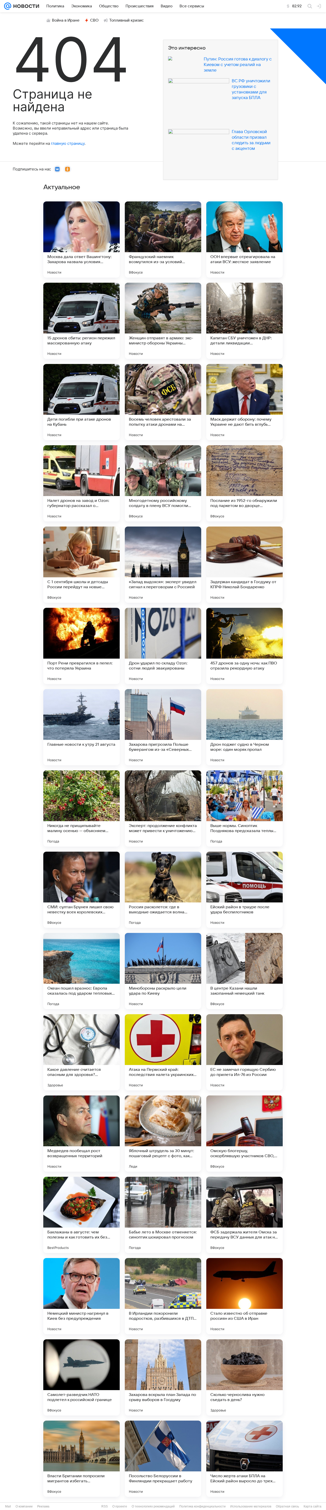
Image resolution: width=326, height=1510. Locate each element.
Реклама (43, 1506)
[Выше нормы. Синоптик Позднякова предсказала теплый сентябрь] (244, 808)
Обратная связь (287, 1506)
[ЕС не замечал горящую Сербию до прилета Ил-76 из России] (244, 1052)
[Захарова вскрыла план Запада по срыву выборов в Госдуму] (163, 1377)
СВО (94, 20)
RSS (104, 1506)
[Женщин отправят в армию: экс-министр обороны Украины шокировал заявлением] (163, 321)
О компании (24, 1506)
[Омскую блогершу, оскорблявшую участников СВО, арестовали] (244, 1133)
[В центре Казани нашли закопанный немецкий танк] (244, 971)
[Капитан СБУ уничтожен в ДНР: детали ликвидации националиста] (244, 321)
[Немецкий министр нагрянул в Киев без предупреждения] (81, 1296)
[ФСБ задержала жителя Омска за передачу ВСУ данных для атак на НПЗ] (244, 1215)
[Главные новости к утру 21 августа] (81, 727)
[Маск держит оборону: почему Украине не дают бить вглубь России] (244, 402)
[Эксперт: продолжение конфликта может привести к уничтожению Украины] (163, 808)
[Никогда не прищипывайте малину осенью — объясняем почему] (81, 808)
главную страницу (68, 143)
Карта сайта (312, 1506)
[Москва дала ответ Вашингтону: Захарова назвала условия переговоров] (81, 239)
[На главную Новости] (25, 6)
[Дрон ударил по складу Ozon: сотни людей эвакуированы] (163, 646)
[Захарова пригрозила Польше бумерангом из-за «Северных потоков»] (163, 727)
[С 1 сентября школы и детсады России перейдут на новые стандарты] (81, 565)
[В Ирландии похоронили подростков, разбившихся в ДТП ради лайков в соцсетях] (163, 1296)
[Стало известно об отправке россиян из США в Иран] (244, 1296)
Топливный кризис (126, 20)
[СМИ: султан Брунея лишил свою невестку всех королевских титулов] (81, 890)
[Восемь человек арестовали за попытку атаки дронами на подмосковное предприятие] (163, 402)
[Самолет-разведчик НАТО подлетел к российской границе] (81, 1377)
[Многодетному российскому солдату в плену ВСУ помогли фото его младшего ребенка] (163, 483)
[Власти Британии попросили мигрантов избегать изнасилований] (81, 1459)
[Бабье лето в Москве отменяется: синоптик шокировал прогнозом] (163, 1215)
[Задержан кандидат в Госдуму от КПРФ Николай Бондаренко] (244, 565)
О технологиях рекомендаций (153, 1506)
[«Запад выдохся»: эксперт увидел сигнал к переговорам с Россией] (163, 565)
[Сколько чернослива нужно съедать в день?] (244, 1377)
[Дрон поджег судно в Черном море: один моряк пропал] (244, 727)
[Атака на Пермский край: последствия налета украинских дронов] (163, 1052)
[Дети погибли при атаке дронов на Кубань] (81, 402)
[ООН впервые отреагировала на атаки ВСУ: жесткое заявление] (244, 239)
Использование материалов (250, 1506)
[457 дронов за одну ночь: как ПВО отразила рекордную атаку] (244, 646)
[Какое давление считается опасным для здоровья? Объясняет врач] (81, 1052)
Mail (8, 1506)
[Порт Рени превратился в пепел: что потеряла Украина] (81, 646)
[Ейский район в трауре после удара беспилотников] (244, 890)
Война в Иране (65, 20)
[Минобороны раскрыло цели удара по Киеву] (163, 971)
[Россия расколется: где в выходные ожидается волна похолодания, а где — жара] (163, 890)
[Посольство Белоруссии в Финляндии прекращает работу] (163, 1459)
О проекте (119, 1506)
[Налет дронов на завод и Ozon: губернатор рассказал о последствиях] (81, 483)
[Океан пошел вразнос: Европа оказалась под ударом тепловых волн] (81, 971)
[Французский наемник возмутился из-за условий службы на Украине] (163, 239)
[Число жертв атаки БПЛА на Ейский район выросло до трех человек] (244, 1459)
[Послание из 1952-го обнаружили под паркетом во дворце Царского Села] (244, 483)
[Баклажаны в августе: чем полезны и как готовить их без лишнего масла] (81, 1215)
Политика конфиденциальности (202, 1506)
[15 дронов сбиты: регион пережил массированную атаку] (81, 321)
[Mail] (7, 6)
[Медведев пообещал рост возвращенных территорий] (81, 1133)
